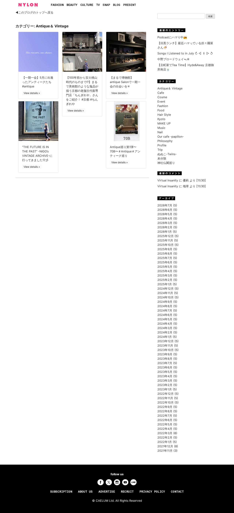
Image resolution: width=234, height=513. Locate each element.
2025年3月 (164, 275)
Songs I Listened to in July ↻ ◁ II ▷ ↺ (185, 53)
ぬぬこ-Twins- (167, 154)
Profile (161, 145)
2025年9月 (164, 249)
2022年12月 (165, 393)
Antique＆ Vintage (169, 88)
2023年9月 (164, 354)
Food (160, 110)
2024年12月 (165, 288)
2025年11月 (165, 240)
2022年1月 (164, 442)
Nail (160, 132)
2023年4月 (164, 376)
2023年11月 (165, 345)
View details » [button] (32, 93)
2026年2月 (164, 227)
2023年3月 (164, 380)
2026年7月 (164, 205)
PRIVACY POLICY (152, 491)
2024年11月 (165, 293)
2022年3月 (164, 433)
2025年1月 (164, 284)
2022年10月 (165, 402)
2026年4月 (164, 218)
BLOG (116, 5)
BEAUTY (72, 5)
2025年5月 (164, 266)
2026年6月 (164, 210)
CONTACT (177, 491)
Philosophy (165, 141)
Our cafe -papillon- (170, 136)
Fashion (162, 106)
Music (161, 128)
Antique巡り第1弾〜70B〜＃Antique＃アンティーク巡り (125, 151)
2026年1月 (164, 231)
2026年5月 (164, 214)
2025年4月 (164, 271)
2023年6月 (164, 367)
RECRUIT (127, 491)
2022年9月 (164, 407)
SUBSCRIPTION (61, 491)
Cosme (162, 97)
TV (98, 5)
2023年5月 (164, 372)
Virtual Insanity (167, 180)
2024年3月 (164, 328)
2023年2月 (164, 385)
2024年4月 (164, 323)
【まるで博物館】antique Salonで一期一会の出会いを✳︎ (125, 82)
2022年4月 (164, 429)
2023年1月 (164, 389)
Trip (160, 149)
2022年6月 (164, 420)
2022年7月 (164, 415)
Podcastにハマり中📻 (172, 37)
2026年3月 (164, 223)
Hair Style (164, 114)
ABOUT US (85, 491)
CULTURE (86, 5)
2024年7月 (164, 310)
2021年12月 (165, 446)
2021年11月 (165, 450)
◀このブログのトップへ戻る (34, 12)
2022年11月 (165, 398)
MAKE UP (164, 123)
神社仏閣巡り (166, 163)
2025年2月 (164, 280)
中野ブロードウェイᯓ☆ (173, 59)
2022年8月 (164, 411)
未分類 (161, 158)
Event (161, 101)
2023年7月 (164, 363)
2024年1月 (164, 337)
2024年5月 (164, 319)
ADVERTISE (107, 491)
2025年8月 (164, 253)
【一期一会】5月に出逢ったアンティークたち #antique (37, 82)
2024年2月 (164, 332)
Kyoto (161, 119)
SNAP (106, 5)
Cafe (160, 93)
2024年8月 (164, 306)
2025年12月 (165, 236)
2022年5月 (164, 424)
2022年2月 (164, 437)
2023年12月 (165, 341)
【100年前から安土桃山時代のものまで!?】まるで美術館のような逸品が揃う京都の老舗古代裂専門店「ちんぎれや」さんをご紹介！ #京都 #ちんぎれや (82, 91)
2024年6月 (164, 315)
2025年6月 (164, 262)
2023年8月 (164, 358)
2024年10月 (165, 297)
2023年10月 (165, 350)
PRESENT (129, 5)
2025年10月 (165, 245)
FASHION (57, 5)
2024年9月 (164, 301)
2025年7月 (164, 258)
